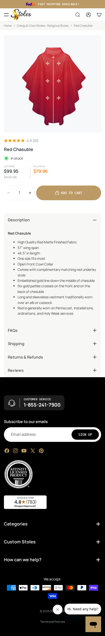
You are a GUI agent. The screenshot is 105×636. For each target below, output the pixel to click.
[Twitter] (33, 450)
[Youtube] (24, 450)
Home (8, 26)
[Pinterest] (41, 450)
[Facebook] (7, 450)
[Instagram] (15, 450)
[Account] (88, 14)
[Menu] (6, 14)
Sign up (85, 434)
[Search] (77, 14)
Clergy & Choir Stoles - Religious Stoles (43, 26)
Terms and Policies (52, 622)
